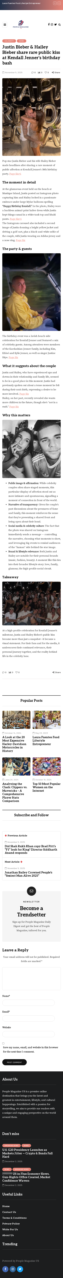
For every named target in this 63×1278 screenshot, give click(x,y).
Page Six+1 (15, 173)
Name (6, 996)
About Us (8, 1235)
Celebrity (9, 41)
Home (6, 1206)
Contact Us (9, 1212)
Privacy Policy (11, 1223)
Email (6, 1011)
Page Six (20, 240)
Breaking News (12, 1145)
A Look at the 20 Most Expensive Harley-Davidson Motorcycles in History (14, 744)
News (21, 41)
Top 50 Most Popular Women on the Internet (47, 787)
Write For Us (10, 1229)
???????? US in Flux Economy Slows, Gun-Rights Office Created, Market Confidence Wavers (26, 1177)
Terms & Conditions (14, 1218)
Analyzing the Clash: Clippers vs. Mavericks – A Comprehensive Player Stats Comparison (14, 792)
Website (6, 1027)
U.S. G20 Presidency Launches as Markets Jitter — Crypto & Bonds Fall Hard (27, 1153)
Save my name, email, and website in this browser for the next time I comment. (30, 1049)
